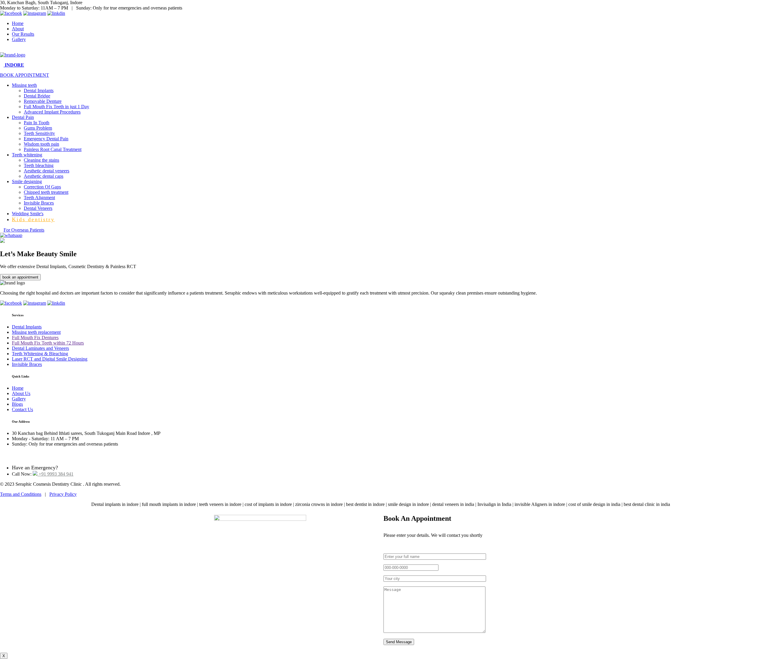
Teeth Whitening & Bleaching (40, 353)
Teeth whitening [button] (27, 154)
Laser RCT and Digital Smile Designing (49, 358)
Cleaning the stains (41, 160)
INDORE (14, 64)
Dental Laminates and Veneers (40, 348)
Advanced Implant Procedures (52, 111)
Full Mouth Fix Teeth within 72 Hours (48, 342)
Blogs (17, 404)
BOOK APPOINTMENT (24, 75)
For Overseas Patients (24, 229)
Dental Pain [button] (23, 117)
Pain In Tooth (36, 122)
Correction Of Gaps (42, 186)
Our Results (23, 34)
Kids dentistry (33, 219)
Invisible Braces (39, 202)
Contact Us (22, 409)
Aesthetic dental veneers (46, 170)
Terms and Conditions (20, 494)
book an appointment (20, 277)
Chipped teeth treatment (46, 192)
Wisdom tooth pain (41, 144)
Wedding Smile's (27, 213)
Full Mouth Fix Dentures (35, 337)
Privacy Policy (63, 494)
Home (17, 23)
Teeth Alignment (39, 197)
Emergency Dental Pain (46, 138)
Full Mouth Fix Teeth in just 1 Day (56, 106)
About (18, 28)
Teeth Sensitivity (39, 133)
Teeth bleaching (39, 165)
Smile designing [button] (27, 181)
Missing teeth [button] (24, 85)
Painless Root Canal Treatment (52, 149)
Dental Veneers (38, 208)
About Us (21, 393)
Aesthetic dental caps (43, 176)
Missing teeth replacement (36, 332)
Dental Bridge (37, 95)
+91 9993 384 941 (55, 473)
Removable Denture (43, 101)
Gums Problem (38, 127)
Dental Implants (39, 90)
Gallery (19, 39)
